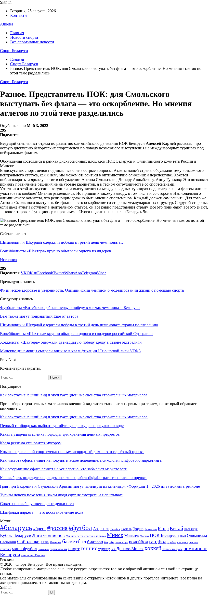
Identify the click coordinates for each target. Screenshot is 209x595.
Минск (115, 535)
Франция (55, 542)
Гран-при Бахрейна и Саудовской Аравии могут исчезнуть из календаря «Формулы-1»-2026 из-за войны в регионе (100, 486)
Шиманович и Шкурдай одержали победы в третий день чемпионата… (62, 242)
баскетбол (74, 541)
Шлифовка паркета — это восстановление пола (41, 512)
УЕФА (45, 542)
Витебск (115, 529)
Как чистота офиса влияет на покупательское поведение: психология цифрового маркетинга (81, 460)
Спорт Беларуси (14, 50)
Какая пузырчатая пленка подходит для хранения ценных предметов (60, 434)
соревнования (58, 549)
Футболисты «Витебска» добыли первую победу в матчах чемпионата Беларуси (70, 307)
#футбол (80, 528)
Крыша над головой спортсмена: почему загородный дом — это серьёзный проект (72, 451)
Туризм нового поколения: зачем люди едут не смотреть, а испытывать (61, 495)
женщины (182, 542)
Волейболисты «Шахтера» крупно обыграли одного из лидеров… (57, 251)
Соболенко (28, 541)
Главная (17, 33)
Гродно (138, 529)
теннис (89, 548)
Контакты (18, 15)
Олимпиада (197, 535)
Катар (163, 528)
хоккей (153, 548)
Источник (8, 259)
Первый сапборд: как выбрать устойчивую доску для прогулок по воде (62, 425)
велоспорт (121, 542)
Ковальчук (191, 529)
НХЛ (183, 535)
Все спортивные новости (32, 42)
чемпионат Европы (33, 555)
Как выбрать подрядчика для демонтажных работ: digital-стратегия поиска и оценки (73, 477)
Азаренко (101, 528)
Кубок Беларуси (15, 535)
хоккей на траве (172, 549)
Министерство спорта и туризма (86, 536)
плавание (43, 549)
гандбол (157, 541)
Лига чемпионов (48, 535)
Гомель (126, 529)
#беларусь (16, 527)
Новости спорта (24, 37)
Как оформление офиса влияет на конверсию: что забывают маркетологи (63, 469)
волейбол (138, 541)
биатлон (95, 541)
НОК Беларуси (164, 535)
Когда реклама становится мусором (30, 443)
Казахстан (151, 529)
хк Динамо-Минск (127, 549)
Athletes (6, 24)
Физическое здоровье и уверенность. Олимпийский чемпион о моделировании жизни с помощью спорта (92, 290)
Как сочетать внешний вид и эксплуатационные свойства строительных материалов (74, 395)
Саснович (8, 542)
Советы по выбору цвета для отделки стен (37, 503)
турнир (104, 549)
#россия (57, 528)
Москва (144, 535)
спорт (74, 548)
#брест (39, 528)
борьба (109, 542)
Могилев (131, 536)
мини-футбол (24, 548)
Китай (176, 528)
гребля (171, 542)
